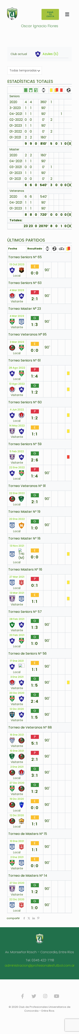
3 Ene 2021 (16, 677)
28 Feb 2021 (16, 619)
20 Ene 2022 (17, 519)
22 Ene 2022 (17, 467)
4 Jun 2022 (17, 409)
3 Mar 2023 (17, 342)
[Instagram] (45, 996)
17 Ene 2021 (17, 661)
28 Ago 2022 (17, 367)
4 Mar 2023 (17, 290)
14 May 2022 (17, 425)
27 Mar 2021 (16, 577)
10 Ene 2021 (17, 750)
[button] (67, 14)
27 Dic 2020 (17, 783)
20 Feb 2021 (16, 635)
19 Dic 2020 (17, 799)
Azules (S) (50, 54)
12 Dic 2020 (17, 709)
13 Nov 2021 (17, 545)
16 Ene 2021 (17, 734)
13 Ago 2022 (17, 383)
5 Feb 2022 (17, 451)
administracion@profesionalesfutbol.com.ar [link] (40, 965)
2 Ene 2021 (16, 766)
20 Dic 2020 (16, 693)
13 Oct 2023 (17, 264)
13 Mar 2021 (17, 593)
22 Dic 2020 (16, 899)
